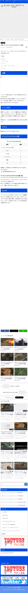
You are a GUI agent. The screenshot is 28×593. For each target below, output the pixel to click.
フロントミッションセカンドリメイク (10, 527)
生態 (3, 59)
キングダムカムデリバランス (8, 521)
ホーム (9, 587)
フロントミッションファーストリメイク (11, 530)
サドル (4, 63)
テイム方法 (5, 61)
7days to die (5, 515)
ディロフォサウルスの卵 (8, 65)
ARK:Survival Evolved (6, 51)
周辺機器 (3, 533)
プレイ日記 (3, 42)
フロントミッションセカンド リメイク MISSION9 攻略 (13, 505)
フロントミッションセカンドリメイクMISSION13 (12, 492)
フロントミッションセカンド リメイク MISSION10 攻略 (13, 502)
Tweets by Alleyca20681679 (7, 552)
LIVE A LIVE (5, 518)
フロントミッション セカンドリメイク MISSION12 (12, 495)
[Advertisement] (14, 23)
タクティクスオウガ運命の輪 (8, 524)
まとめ (4, 68)
